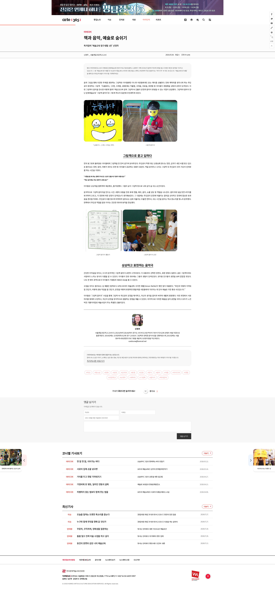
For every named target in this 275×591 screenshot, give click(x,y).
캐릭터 (132, 377)
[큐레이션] (185, 20)
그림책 (142, 377)
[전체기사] (191, 20)
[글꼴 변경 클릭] (271, 41)
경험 (186, 372)
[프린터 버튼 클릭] (271, 32)
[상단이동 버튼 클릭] (271, 46)
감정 (141, 372)
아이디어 (176, 372)
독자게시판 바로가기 (95, 360)
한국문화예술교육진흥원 (73, 571)
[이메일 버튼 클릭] (271, 23)
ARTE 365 (71, 20)
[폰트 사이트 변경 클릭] (271, 37)
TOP (208, 576)
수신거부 (137, 559)
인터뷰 (124, 372)
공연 (115, 372)
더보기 (206, 453)
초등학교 (112, 377)
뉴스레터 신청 (124, 559)
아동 (166, 372)
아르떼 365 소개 (85, 559)
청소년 (97, 372)
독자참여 (163, 377)
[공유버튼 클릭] (271, 28)
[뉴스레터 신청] (197, 20)
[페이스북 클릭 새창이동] (271, 14)
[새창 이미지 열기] (103, 121)
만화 (106, 372)
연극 (150, 372)
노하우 (122, 377)
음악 (158, 372)
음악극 (152, 377)
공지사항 (98, 559)
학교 (88, 372)
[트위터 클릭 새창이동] (271, 18)
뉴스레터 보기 (110, 559)
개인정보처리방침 (68, 559)
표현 (133, 372)
